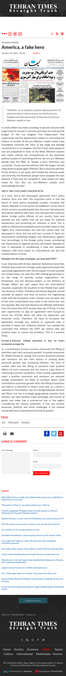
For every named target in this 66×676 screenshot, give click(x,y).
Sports (59, 649)
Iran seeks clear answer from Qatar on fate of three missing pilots (32, 548)
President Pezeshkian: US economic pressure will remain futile (31, 535)
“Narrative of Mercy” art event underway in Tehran (26, 505)
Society (19, 649)
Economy (33, 649)
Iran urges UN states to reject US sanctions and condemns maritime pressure (29, 541)
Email (35, 461)
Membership (18, 614)
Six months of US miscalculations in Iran (20, 529)
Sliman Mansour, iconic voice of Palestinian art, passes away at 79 (33, 518)
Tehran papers (13, 422)
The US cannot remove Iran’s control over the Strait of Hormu (31, 524)
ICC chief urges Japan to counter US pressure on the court (29, 573)
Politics (36, 53)
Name (35, 450)
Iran (3, 422)
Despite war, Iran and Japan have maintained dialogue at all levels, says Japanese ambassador (33, 561)
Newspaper (25, 422)
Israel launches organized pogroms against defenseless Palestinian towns (33, 587)
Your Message (7, 450)
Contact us (30, 614)
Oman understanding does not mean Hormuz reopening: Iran (30, 554)
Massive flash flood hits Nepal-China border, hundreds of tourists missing (32, 579)
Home (7, 649)
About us (6, 614)
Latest (5, 491)
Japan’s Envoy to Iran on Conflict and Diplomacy (24, 567)
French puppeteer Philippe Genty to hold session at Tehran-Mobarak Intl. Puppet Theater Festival (30, 511)
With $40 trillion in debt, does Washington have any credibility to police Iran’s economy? (32, 498)
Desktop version (33, 600)
